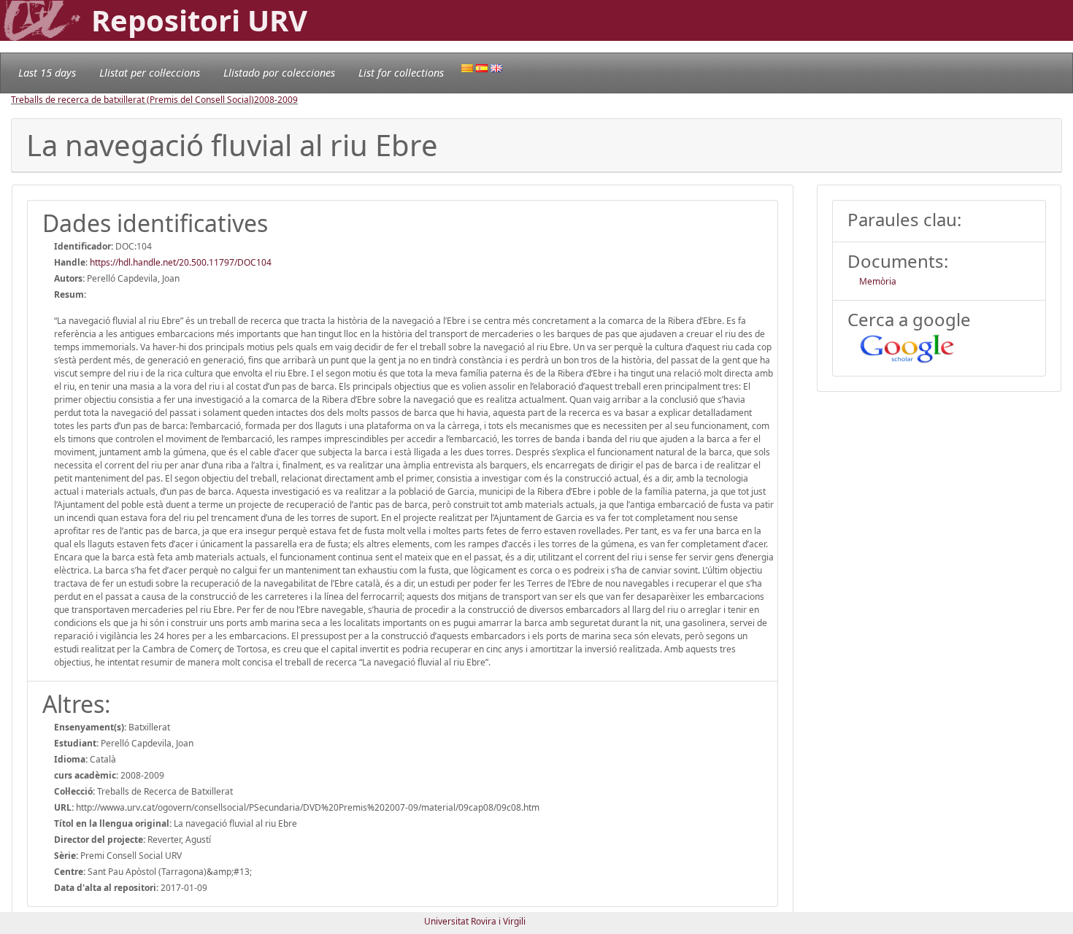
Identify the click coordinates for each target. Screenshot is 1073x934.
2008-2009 (276, 99)
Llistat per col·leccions (149, 73)
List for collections (401, 73)
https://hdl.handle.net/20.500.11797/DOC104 (181, 262)
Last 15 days (47, 73)
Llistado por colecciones (279, 73)
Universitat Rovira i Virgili (475, 921)
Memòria (877, 281)
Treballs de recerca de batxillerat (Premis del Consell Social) (132, 99)
